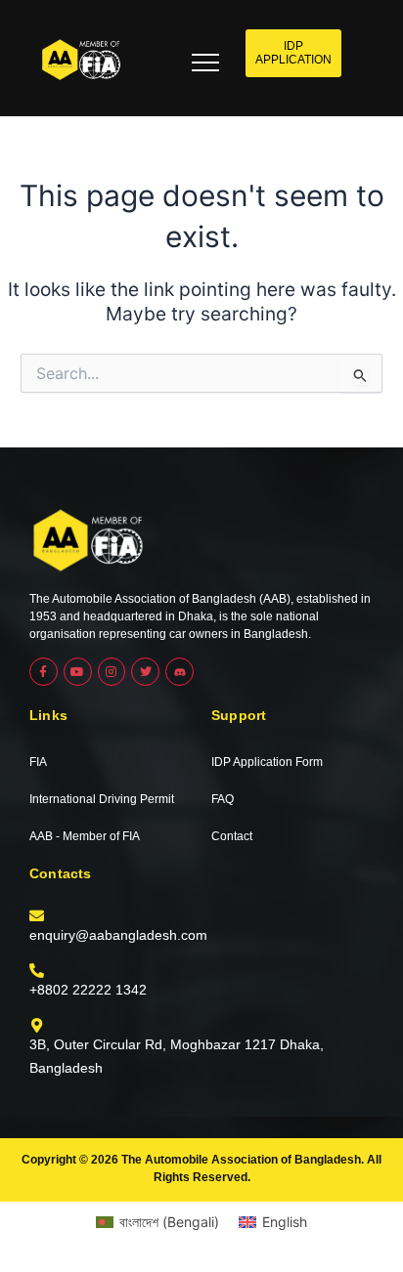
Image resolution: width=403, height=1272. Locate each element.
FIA (38, 762)
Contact (231, 836)
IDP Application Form (267, 762)
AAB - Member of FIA (84, 836)
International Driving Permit (101, 799)
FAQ (222, 799)
